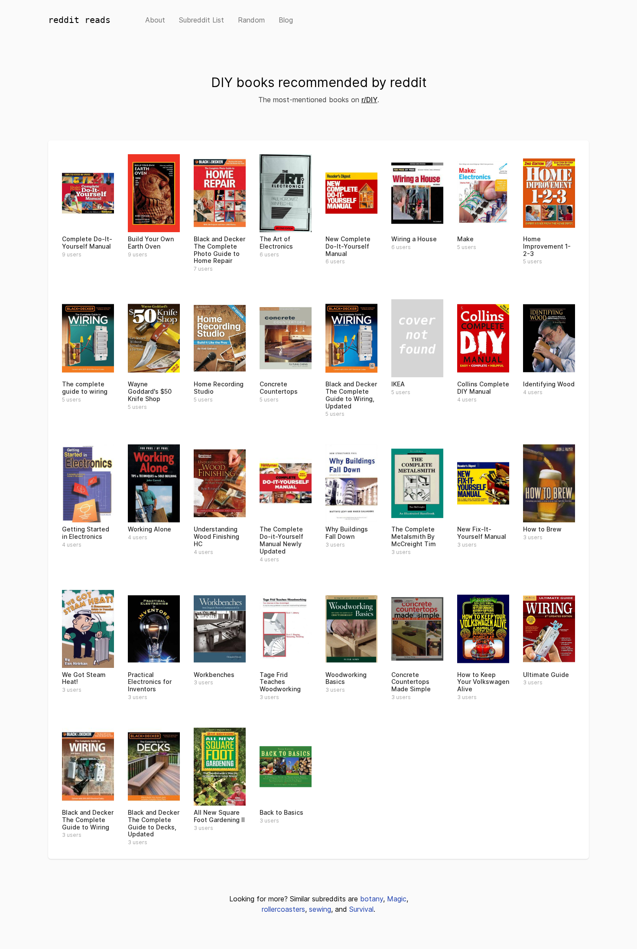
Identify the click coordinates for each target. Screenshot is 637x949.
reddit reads (79, 20)
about (155, 20)
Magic (396, 898)
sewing (320, 909)
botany (371, 898)
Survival (361, 909)
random (251, 20)
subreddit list (201, 20)
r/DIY (369, 99)
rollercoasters (283, 909)
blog (286, 20)
